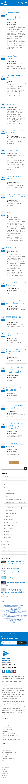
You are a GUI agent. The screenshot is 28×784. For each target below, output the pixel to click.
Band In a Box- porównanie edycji (11, 739)
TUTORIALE (21, 45)
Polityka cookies (6, 727)
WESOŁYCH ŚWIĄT (12, 248)
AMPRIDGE (14, 43)
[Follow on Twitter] (7, 671)
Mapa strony (5, 725)
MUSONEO (15, 36)
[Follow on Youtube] (14, 671)
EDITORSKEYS (11, 42)
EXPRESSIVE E (11, 27)
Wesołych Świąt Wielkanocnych (15, 577)
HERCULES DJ (6, 750)
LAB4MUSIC (10, 26)
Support (4, 769)
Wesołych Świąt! (11, 212)
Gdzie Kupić (5, 777)
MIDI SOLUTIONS (19, 90)
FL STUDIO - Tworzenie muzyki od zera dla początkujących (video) (16, 351)
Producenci (5, 775)
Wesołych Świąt (11, 104)
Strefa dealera (5, 767)
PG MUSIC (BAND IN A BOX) (15, 91)
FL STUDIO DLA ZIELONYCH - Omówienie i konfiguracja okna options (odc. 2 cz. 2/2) (16, 370)
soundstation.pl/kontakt (9, 667)
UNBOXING (16, 29)
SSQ (3, 760)
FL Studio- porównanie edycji (9, 735)
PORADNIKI (10, 47)
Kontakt (4, 721)
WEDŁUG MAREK (12, 45)
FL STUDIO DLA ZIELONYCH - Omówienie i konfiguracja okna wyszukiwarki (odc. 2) (16, 426)
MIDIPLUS (18, 38)
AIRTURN (21, 43)
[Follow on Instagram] (11, 671)
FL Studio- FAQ (6, 737)
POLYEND (10, 34)
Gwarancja (5, 773)
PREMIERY (10, 48)
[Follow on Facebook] (3, 671)
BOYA (8, 43)
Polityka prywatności (7, 729)
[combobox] (14, 468)
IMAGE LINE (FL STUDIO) (14, 40)
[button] (22, 3)
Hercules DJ (18, 26)
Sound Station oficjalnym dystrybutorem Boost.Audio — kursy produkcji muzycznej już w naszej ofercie (13, 569)
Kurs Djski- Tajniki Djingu (8, 733)
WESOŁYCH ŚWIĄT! (13, 150)
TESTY (16, 65)
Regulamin (5, 731)
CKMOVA (10, 29)
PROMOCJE (18, 47)
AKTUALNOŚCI (13, 24)
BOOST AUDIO (6, 748)
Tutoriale (4, 771)
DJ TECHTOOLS (20, 42)
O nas (3, 723)
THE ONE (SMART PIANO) (13, 499)
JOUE (23, 38)
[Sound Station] (5, 3)
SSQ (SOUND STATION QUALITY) (15, 502)
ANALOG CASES (20, 27)
